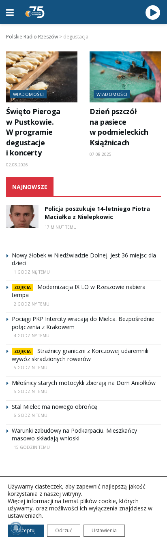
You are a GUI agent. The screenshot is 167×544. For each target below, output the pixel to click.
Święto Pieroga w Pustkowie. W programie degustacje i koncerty (33, 131)
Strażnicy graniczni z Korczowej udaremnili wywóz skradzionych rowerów (80, 355)
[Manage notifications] (15, 528)
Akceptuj (26, 530)
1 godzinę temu (32, 272)
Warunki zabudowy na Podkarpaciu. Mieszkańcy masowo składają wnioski (74, 434)
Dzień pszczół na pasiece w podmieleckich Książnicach (119, 126)
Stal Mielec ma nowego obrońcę (54, 406)
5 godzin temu (30, 367)
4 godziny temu (31, 335)
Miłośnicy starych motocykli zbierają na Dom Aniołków (84, 383)
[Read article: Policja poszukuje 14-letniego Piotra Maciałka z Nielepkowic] (22, 216)
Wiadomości (28, 94)
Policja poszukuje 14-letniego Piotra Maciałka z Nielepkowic (97, 213)
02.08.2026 (17, 165)
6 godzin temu (30, 415)
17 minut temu (61, 227)
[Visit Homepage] (35, 12)
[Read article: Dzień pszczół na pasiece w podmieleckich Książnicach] (125, 76)
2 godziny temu (31, 304)
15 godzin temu (32, 447)
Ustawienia (104, 530)
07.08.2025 (100, 154)
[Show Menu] (10, 12)
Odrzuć (63, 530)
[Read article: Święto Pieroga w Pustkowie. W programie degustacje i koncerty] (41, 76)
